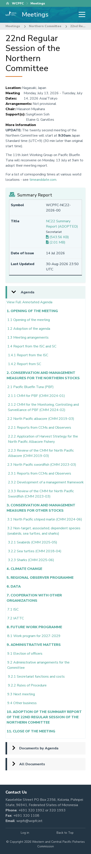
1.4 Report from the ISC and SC (31, 346)
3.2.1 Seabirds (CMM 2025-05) (32, 542)
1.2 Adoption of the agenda (28, 328)
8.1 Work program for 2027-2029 (34, 635)
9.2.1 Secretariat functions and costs (36, 676)
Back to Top (65, 833)
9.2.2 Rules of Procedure (27, 685)
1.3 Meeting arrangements (28, 337)
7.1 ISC (13, 609)
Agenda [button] (27, 292)
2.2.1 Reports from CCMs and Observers (39, 427)
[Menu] (80, 15)
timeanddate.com (42, 179)
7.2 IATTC (15, 618)
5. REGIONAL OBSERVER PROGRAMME (40, 577)
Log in (25, 833)
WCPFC (18, 3)
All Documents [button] (32, 764)
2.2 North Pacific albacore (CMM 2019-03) (40, 418)
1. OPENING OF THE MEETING (32, 311)
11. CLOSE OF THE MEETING (31, 731)
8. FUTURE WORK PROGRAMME (34, 627)
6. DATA (14, 586)
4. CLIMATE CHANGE (24, 568)
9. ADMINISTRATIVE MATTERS (34, 644)
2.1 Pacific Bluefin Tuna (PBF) (30, 387)
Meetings (13, 26)
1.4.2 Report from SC (24, 364)
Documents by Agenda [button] (38, 748)
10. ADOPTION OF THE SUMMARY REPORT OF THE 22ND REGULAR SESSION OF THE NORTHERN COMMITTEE (44, 717)
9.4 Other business (22, 703)
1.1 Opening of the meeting (28, 319)
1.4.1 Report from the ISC (28, 355)
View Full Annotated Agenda (29, 302)
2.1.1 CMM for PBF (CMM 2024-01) (36, 395)
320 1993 (57, 810)
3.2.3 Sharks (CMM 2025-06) (31, 560)
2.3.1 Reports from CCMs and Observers (39, 473)
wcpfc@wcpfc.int (29, 820)
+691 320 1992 (31, 810)
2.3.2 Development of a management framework (46, 482)
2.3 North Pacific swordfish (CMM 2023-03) (41, 464)
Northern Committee (45, 26)
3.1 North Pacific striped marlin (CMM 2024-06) (44, 519)
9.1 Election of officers (24, 653)
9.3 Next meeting (21, 694)
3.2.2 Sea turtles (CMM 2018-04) (34, 551)
